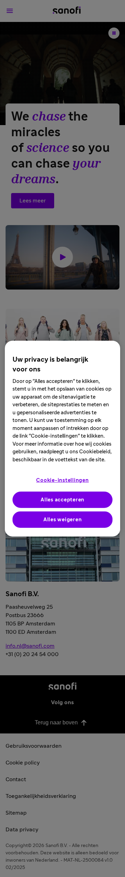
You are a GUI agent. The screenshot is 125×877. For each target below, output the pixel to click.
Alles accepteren (62, 499)
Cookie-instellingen (62, 480)
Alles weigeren (62, 519)
